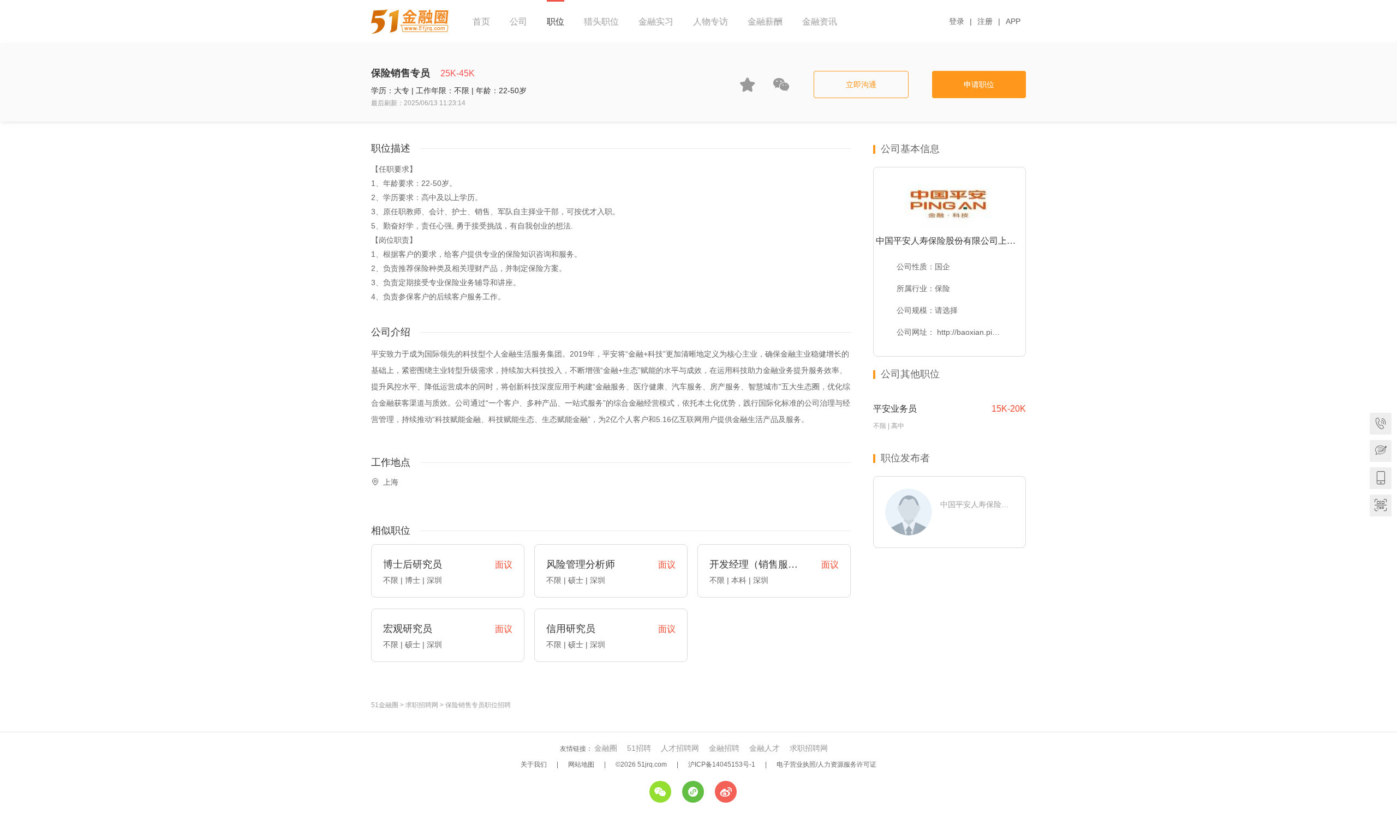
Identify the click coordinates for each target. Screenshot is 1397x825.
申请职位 (979, 84)
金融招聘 (724, 748)
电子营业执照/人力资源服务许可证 (826, 764)
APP (1013, 21)
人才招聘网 (680, 748)
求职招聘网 (421, 705)
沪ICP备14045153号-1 (721, 764)
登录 (956, 21)
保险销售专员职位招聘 (478, 705)
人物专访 (710, 21)
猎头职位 (601, 21)
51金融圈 (384, 705)
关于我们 (534, 764)
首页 (481, 21)
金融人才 (764, 748)
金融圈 (605, 748)
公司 (518, 21)
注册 (985, 21)
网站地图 (581, 764)
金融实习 (655, 21)
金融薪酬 (765, 21)
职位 (555, 21)
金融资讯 (819, 21)
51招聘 (639, 748)
